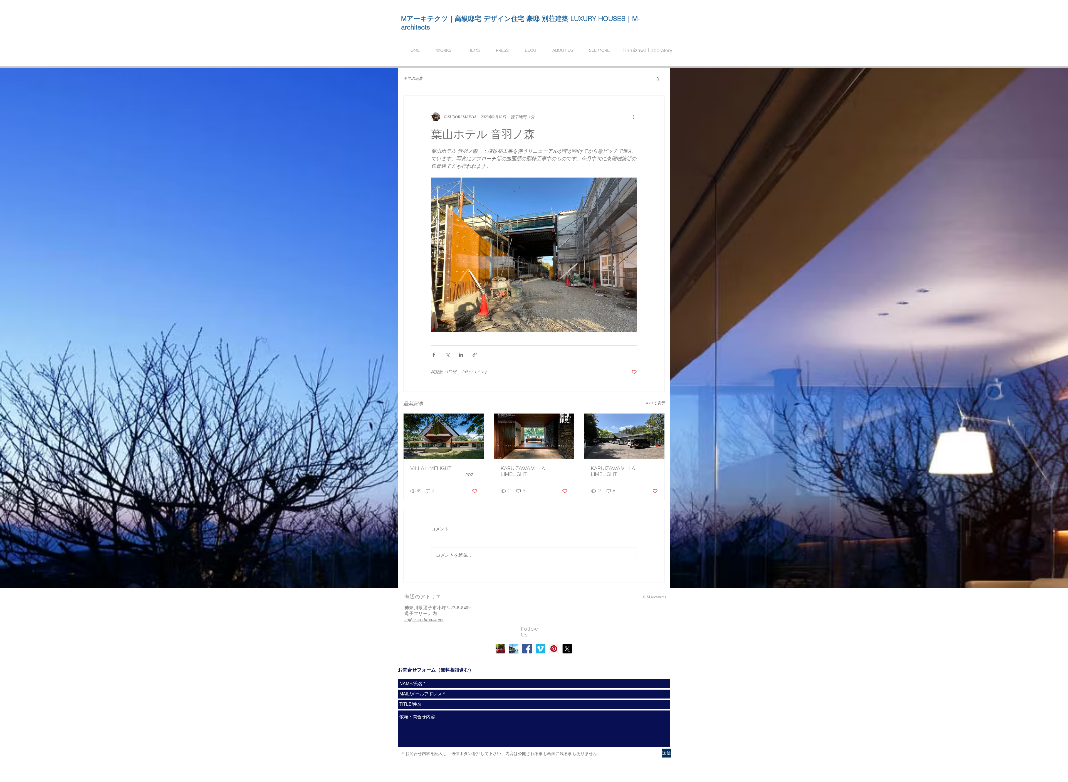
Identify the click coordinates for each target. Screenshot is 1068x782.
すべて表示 (655, 403)
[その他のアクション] (633, 117)
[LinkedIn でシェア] (461, 354)
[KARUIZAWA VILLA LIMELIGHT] (534, 436)
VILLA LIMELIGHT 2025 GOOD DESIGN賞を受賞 (443, 471)
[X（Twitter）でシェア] (447, 354)
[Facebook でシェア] (433, 354)
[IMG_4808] (500, 648)
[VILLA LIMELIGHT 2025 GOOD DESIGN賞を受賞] (444, 436)
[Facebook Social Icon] (527, 648)
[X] (567, 648)
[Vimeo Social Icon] (540, 648)
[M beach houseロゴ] (513, 648)
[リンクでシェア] (474, 354)
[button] (657, 79)
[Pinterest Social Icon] (553, 648)
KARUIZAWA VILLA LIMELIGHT (523, 471)
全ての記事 (413, 79)
